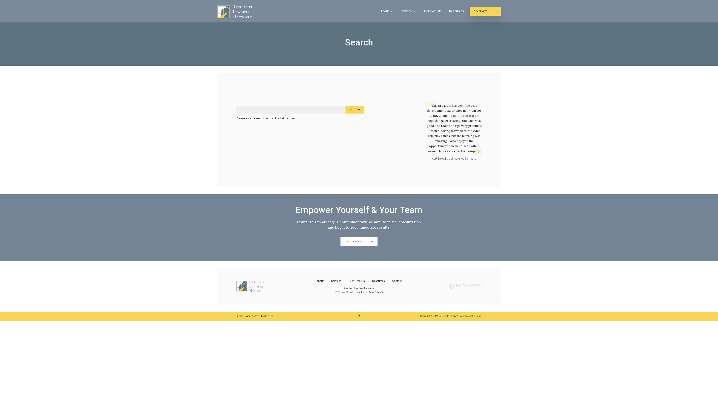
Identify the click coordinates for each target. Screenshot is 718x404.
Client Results (432, 11)
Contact (480, 11)
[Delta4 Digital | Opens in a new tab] (465, 285)
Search (255, 316)
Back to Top (267, 316)
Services (406, 11)
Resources (456, 11)
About (385, 11)
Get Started (354, 241)
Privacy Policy (243, 316)
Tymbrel (478, 316)
